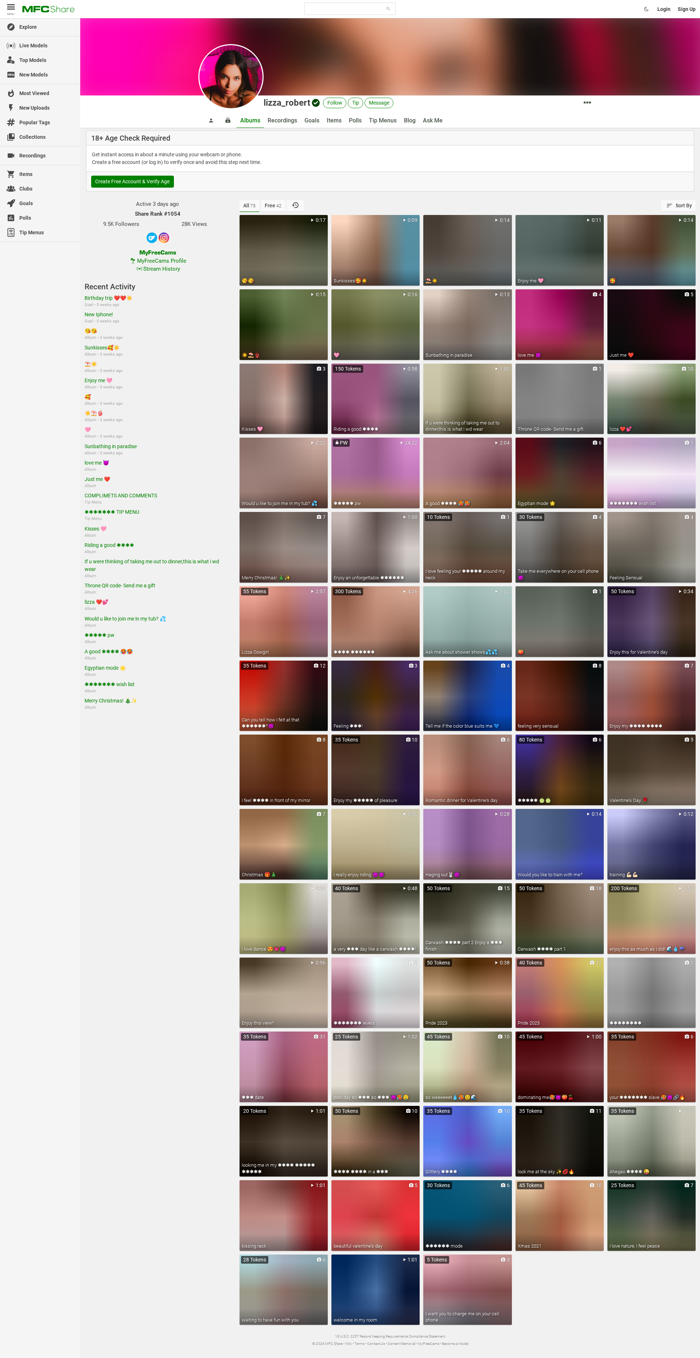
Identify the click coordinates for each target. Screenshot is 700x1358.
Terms (359, 1344)
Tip (355, 103)
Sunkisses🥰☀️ (102, 348)
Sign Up (687, 9)
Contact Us (376, 1344)
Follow (334, 103)
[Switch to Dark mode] (646, 9)
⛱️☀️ (91, 364)
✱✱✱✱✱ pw (99, 635)
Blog (410, 120)
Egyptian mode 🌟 (105, 668)
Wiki (348, 1344)
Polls (355, 120)
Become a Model (455, 1344)
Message (379, 103)
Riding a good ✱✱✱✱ (109, 545)
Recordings (282, 120)
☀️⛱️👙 (94, 413)
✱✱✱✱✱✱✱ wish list (110, 684)
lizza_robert (287, 103)
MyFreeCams (428, 1344)
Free (273, 205)
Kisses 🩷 (95, 529)
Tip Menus (383, 120)
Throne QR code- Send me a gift (120, 585)
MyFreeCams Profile (161, 261)
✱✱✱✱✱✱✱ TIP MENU (112, 512)
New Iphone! (99, 314)
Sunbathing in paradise (111, 446)
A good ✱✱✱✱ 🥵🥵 (109, 651)
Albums (250, 120)
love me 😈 (97, 463)
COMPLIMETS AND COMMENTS (121, 495)
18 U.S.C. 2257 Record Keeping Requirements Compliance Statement (390, 1336)
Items (334, 120)
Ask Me (433, 120)
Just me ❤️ (97, 479)
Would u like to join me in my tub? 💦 (125, 619)
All (249, 205)
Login (663, 9)
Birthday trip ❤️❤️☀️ (108, 298)
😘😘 (91, 331)
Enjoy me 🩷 (98, 380)
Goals (311, 120)
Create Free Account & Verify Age (132, 181)
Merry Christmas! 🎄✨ (111, 701)
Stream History (161, 269)
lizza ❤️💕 (96, 602)
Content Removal (401, 1344)
